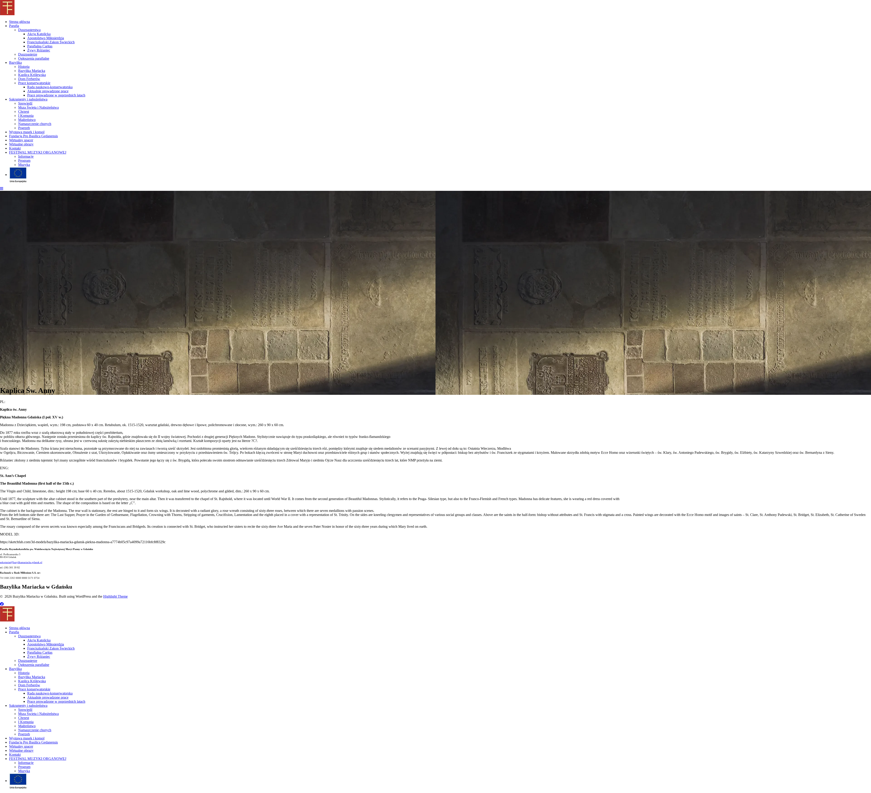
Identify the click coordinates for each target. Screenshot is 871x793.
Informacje (26, 156)
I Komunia (26, 116)
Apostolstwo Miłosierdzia (45, 38)
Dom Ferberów (29, 79)
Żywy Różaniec (38, 50)
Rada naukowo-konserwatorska (50, 87)
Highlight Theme (115, 596)
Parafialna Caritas (39, 46)
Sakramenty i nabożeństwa (28, 99)
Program (24, 160)
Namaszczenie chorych (34, 124)
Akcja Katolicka (39, 34)
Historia (23, 67)
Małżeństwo (27, 120)
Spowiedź (25, 103)
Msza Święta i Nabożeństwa (38, 107)
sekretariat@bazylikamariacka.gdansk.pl (21, 562)
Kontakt (15, 148)
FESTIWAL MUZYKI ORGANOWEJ (37, 152)
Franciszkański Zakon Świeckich (51, 42)
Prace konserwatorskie (34, 83)
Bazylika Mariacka (31, 71)
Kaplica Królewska (32, 75)
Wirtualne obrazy (21, 144)
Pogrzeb (24, 128)
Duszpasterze (27, 54)
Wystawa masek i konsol (26, 132)
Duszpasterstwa (29, 30)
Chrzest (23, 111)
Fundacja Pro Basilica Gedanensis (33, 136)
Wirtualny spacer (21, 140)
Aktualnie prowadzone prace (48, 91)
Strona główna (19, 22)
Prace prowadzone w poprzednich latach (56, 95)
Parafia (14, 26)
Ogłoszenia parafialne (33, 58)
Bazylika (15, 62)
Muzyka (24, 165)
